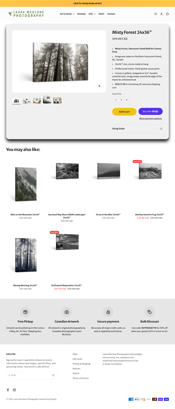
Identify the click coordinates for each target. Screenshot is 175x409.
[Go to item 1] (16, 101)
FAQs (75, 354)
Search (76, 373)
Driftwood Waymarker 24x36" (67, 285)
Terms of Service (81, 378)
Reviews (81, 14)
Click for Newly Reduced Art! (88, 3)
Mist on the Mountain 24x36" (25, 214)
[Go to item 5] (57, 100)
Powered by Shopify (47, 399)
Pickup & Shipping (81, 363)
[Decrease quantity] (116, 100)
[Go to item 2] (27, 101)
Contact (111, 14)
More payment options (150, 118)
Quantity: (117, 93)
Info (91, 14)
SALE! (101, 14)
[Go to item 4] (47, 100)
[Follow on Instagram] (14, 390)
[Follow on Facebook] (8, 390)
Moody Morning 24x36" (25, 285)
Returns (76, 368)
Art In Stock (66, 14)
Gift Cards (77, 359)
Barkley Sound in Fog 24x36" (149, 214)
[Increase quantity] (126, 100)
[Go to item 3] (37, 101)
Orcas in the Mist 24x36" (108, 214)
